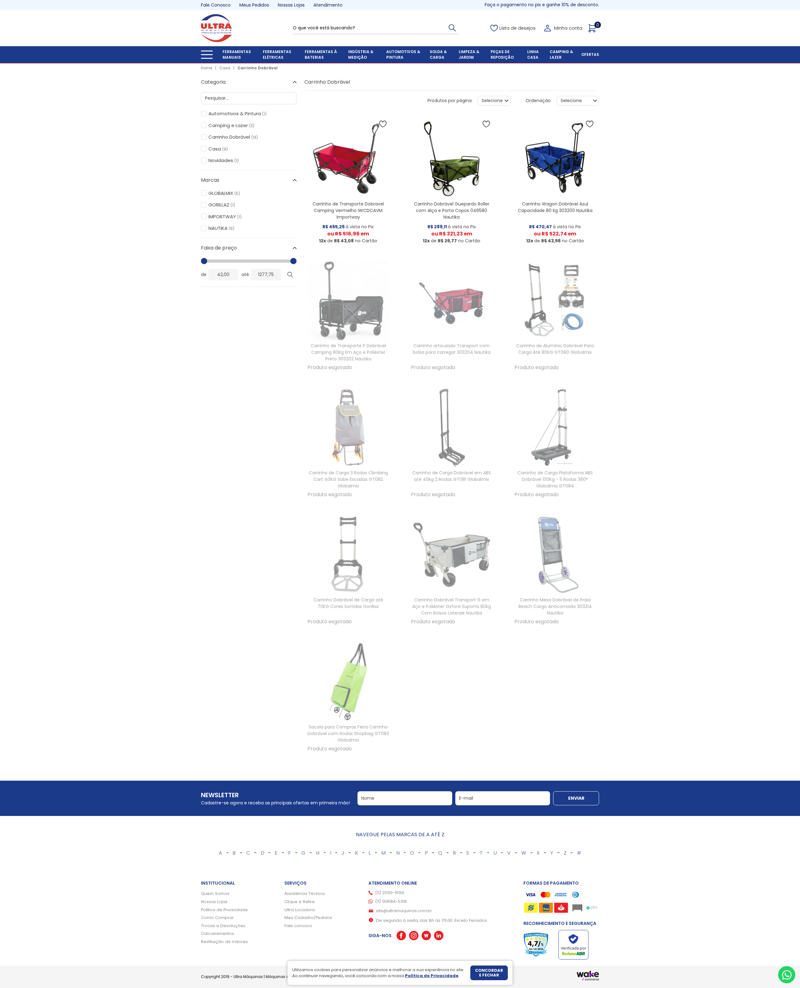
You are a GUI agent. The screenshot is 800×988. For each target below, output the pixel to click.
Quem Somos (215, 894)
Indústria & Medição (360, 54)
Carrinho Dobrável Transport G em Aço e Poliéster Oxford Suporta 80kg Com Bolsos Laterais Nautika (451, 606)
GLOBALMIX (224, 193)
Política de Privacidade (224, 910)
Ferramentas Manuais (236, 54)
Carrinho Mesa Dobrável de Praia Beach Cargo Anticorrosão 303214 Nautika (555, 606)
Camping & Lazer (561, 54)
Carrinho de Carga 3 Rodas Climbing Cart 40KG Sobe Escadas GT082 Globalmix (348, 479)
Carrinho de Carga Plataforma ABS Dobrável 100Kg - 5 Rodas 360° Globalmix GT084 (555, 479)
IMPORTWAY (225, 217)
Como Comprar (217, 918)
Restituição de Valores (224, 942)
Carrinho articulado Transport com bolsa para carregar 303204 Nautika (452, 349)
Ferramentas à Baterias (321, 54)
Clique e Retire (299, 902)
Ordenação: (539, 100)
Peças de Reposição (502, 54)
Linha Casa (533, 54)
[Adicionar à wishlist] (382, 124)
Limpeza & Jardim (469, 54)
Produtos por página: (450, 100)
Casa (224, 68)
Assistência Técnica (304, 894)
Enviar (576, 798)
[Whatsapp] (786, 974)
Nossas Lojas (291, 5)
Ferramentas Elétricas (277, 54)
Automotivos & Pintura (403, 54)
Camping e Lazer (231, 125)
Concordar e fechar (489, 972)
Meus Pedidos (254, 5)
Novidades (223, 160)
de (204, 274)
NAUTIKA (221, 228)
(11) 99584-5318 (391, 901)
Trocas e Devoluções (223, 926)
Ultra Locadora (299, 910)
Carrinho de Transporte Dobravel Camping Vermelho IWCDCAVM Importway (348, 210)
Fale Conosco (216, 5)
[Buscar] (452, 28)
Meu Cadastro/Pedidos (308, 918)
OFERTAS (590, 54)
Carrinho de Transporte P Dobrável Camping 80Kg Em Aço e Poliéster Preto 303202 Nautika (348, 352)
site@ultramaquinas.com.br (404, 911)
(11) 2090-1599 (389, 893)
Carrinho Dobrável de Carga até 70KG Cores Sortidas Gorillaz (348, 603)
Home (206, 68)
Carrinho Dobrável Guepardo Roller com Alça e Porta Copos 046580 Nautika (451, 210)
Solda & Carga (438, 54)
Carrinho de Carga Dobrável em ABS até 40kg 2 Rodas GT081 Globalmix (451, 476)
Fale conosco (298, 926)
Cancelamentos (217, 933)
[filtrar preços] (290, 274)
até (245, 274)
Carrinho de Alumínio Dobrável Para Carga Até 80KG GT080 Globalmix (555, 349)
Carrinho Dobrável (258, 68)
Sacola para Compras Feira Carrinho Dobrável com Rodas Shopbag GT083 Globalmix (348, 733)
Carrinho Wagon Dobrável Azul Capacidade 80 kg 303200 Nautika (555, 207)
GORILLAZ (221, 205)
